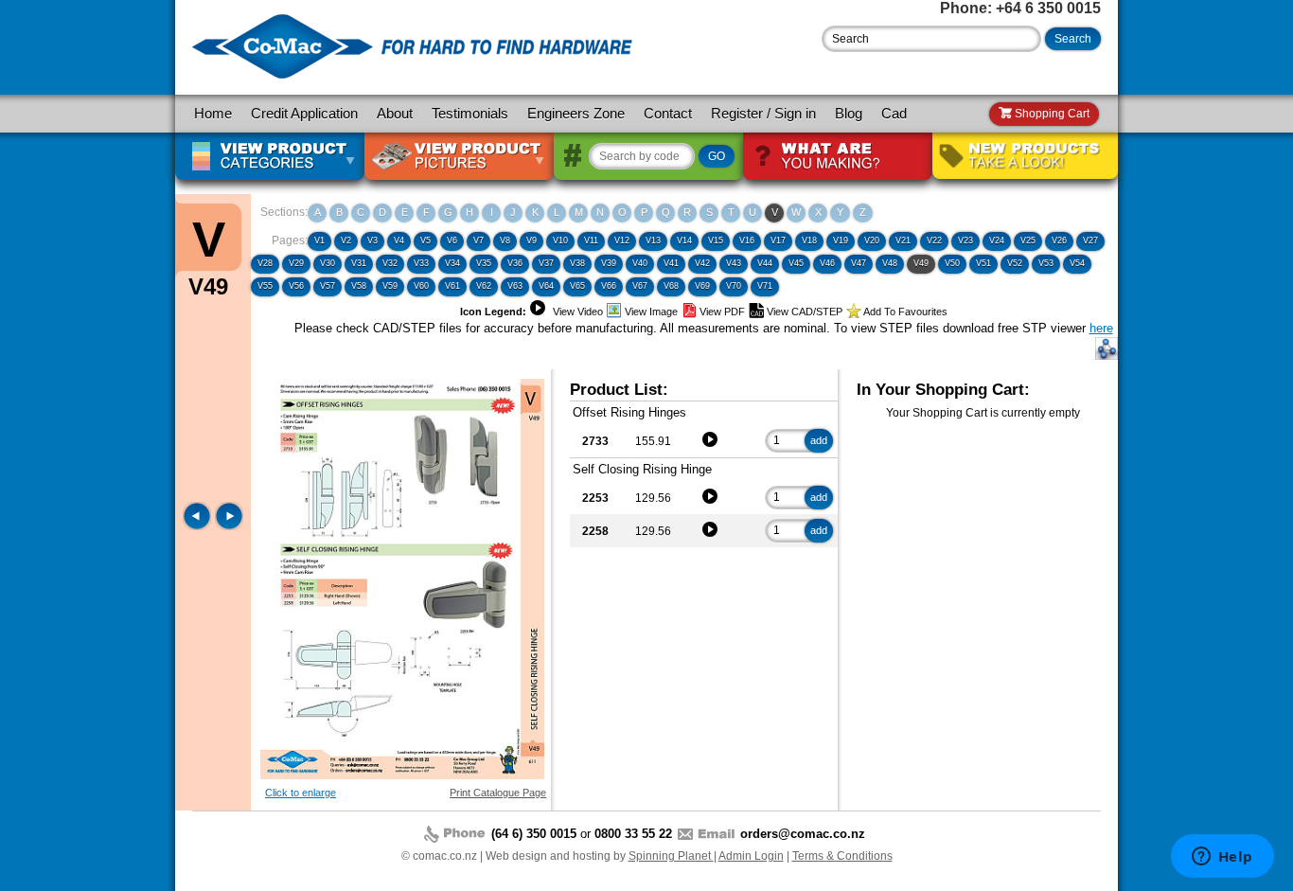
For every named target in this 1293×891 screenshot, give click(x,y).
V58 (358, 286)
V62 (483, 286)
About (395, 113)
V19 (840, 240)
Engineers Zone (576, 113)
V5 (425, 240)
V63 (515, 286)
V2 (346, 240)
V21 (903, 240)
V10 (560, 240)
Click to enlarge (300, 792)
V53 (1046, 263)
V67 (639, 286)
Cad (894, 113)
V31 (358, 263)
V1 (319, 240)
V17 (778, 240)
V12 (621, 240)
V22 (934, 240)
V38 (577, 263)
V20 (871, 240)
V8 (505, 240)
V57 (327, 286)
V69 (702, 286)
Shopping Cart (1050, 113)
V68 (671, 286)
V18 (809, 240)
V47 (858, 263)
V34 (452, 263)
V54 (1077, 263)
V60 (421, 286)
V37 (546, 263)
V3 (372, 240)
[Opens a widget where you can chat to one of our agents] (1222, 858)
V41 (671, 263)
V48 (889, 263)
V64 (546, 286)
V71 (764, 286)
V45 (796, 263)
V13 (653, 240)
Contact (668, 113)
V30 (327, 263)
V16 (746, 240)
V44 (764, 263)
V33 (421, 263)
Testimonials (470, 113)
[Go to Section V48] (199, 526)
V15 (715, 240)
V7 (478, 240)
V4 (399, 240)
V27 (1090, 240)
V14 (684, 240)
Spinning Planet (671, 856)
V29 (296, 263)
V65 (577, 286)
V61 (452, 286)
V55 (265, 286)
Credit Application (304, 113)
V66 (608, 286)
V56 (296, 286)
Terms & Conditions (842, 856)
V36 (515, 263)
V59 (390, 286)
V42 (702, 263)
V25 (1028, 240)
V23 (965, 240)
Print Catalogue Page (498, 792)
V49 (921, 263)
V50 (952, 263)
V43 (733, 263)
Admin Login (751, 856)
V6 (452, 240)
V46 (827, 263)
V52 (1014, 263)
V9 (531, 240)
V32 (390, 263)
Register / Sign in (763, 113)
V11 (591, 240)
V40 (639, 263)
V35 (483, 263)
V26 (1059, 240)
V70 (733, 286)
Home (213, 113)
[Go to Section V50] (229, 526)
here (1101, 328)
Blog (848, 113)
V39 (608, 263)
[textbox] (931, 39)
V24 (996, 240)
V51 (983, 263)
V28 (265, 263)
